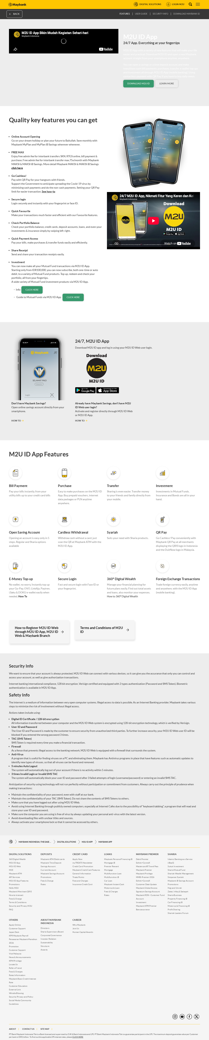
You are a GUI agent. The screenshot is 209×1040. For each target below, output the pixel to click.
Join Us (75, 928)
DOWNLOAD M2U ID (138, 83)
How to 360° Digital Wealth (122, 596)
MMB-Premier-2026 (145, 877)
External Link (15, 990)
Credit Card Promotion (82, 866)
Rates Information (17, 975)
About (12, 1029)
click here (32, 289)
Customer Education (18, 986)
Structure (45, 946)
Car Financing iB (175, 902)
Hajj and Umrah (175, 888)
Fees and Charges (80, 881)
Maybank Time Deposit (51, 863)
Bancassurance (143, 909)
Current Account (48, 870)
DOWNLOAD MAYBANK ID (186, 14)
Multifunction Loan (112, 873)
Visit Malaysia (15, 954)
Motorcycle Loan (112, 888)
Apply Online (15, 925)
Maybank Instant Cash (114, 884)
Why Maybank (78, 925)
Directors (45, 928)
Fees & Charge (15, 899)
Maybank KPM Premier (146, 906)
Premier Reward (111, 866)
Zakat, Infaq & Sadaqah (178, 891)
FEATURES (125, 14)
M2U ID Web (15, 866)
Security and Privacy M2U (20, 906)
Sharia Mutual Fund (176, 870)
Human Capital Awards (82, 932)
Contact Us (28, 1029)
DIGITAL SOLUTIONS (66, 842)
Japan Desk (14, 932)
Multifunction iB (111, 877)
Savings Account (48, 866)
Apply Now (77, 859)
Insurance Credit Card (82, 884)
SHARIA (172, 854)
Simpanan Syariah (176, 877)
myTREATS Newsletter (82, 863)
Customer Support (17, 928)
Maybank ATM (15, 873)
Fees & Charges (111, 891)
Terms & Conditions (17, 902)
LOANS (108, 854)
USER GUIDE (141, 14)
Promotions (14, 884)
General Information (81, 873)
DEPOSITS (46, 854)
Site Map (44, 1029)
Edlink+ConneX (143, 863)
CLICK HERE (77, 1037)
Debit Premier (142, 859)
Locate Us (13, 964)
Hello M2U (14, 888)
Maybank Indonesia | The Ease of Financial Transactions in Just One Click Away (35, 842)
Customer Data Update (146, 884)
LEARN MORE (166, 83)
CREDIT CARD (80, 854)
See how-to (48, 191)
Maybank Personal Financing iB (118, 859)
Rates (43, 884)
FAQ (11, 909)
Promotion (14, 946)
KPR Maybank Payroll (18, 936)
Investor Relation (48, 939)
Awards (44, 950)
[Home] (11, 842)
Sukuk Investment (176, 866)
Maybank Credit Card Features (86, 870)
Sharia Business (175, 895)
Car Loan (108, 881)
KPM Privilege (15, 961)
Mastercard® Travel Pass (147, 866)
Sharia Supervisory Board (52, 932)
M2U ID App (87, 842)
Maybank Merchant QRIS (20, 891)
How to (16, 420)
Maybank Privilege (144, 873)
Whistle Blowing (16, 993)
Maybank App (105, 842)
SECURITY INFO (160, 14)
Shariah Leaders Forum (178, 913)
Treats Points (78, 877)
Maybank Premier (144, 870)
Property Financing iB (177, 899)
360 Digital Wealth (17, 859)
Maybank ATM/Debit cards (53, 859)
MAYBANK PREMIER (147, 854)
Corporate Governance (51, 935)
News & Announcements (20, 957)
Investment (141, 902)
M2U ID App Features (19, 881)
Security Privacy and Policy (21, 997)
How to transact (16, 895)
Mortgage (108, 870)
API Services (14, 877)
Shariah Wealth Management (181, 873)
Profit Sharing (174, 909)
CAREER (76, 920)
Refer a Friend (15, 968)
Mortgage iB (109, 863)
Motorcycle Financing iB (179, 906)
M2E (11, 870)
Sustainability (47, 942)
